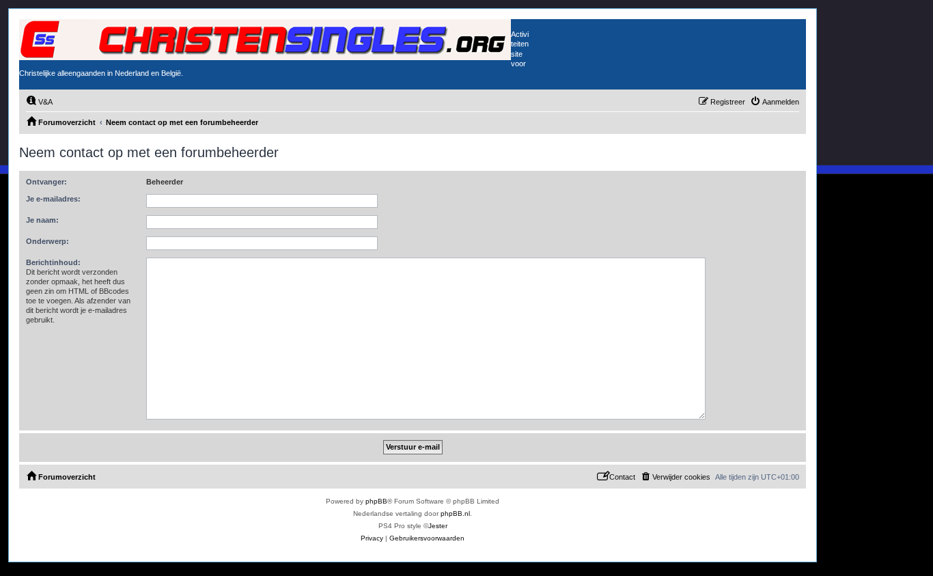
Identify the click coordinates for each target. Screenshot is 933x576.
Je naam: (42, 220)
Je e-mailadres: (53, 199)
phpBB (376, 501)
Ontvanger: (46, 182)
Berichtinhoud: (53, 262)
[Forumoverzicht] (265, 39)
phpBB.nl (455, 513)
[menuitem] (39, 102)
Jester (437, 526)
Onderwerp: (47, 241)
